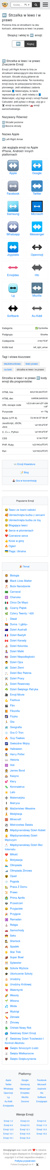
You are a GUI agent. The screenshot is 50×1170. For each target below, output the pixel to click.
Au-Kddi (37, 316)
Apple (13, 173)
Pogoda (12, 881)
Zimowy (12, 1022)
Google (37, 173)
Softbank (13, 316)
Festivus (12, 700)
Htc (37, 275)
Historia (12, 759)
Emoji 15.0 (42, 1133)
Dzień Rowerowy (17, 684)
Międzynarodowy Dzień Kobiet (25, 830)
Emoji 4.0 (8, 1125)
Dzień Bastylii (15, 635)
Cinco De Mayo (16, 602)
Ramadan (13, 919)
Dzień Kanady (15, 640)
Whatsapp (13, 234)
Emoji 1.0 (8, 1120)
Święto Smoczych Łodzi (21, 1048)
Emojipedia (8, 1105)
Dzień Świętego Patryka (21, 689)
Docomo (25, 1101)
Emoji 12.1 (25, 1129)
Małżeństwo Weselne (20, 808)
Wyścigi (12, 1011)
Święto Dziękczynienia (20, 1059)
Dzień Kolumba (16, 646)
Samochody (14, 930)
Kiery (10, 781)
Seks (10, 935)
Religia (11, 925)
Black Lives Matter (18, 581)
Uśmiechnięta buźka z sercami (25, 515)
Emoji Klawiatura (25, 464)
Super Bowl (14, 957)
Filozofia (12, 711)
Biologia (12, 575)
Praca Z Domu (16, 887)
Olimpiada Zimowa (18, 870)
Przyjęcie (13, 914)
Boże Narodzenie (17, 586)
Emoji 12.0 (8, 1129)
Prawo (11, 892)
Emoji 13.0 (42, 1129)
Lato (10, 792)
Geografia (13, 727)
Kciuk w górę (14, 541)
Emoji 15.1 (8, 1137)
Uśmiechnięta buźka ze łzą (23, 520)
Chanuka (13, 597)
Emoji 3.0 (41, 1120)
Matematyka (15, 797)
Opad (11, 876)
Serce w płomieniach (19, 530)
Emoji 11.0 (42, 1125)
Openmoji (37, 254)
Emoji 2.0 (25, 1120)
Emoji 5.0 (25, 1125)
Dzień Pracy (14, 678)
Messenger (37, 234)
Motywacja (14, 860)
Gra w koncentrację (25, 480)
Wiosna (12, 1000)
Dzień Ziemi (14, 667)
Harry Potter (15, 754)
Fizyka (11, 716)
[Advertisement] (25, 52)
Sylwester (13, 962)
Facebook (13, 193)
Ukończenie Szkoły (19, 973)
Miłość (11, 854)
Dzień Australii (16, 629)
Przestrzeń (14, 903)
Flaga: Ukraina (15, 551)
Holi (9, 765)
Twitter (37, 193)
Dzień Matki (14, 651)
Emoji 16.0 (25, 1137)
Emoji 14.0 (25, 1133)
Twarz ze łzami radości (20, 510)
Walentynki (14, 990)
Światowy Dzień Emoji (20, 1033)
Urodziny (12, 979)
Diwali (11, 619)
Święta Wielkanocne (19, 1053)
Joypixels (13, 254)
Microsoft (37, 214)
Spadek (12, 946)
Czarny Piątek (16, 608)
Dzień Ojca (14, 662)
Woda (11, 1006)
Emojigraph (41, 1101)
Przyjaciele (14, 908)
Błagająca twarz (16, 525)
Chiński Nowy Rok (18, 1027)
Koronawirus (15, 786)
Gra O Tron (14, 732)
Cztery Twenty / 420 (19, 613)
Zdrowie (12, 1017)
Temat (25, 566)
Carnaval (13, 591)
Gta (9, 721)
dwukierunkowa (12, 363)
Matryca (12, 803)
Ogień (10, 546)
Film (10, 705)
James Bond (15, 770)
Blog (25, 472)
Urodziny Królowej (18, 984)
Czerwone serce (16, 535)
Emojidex (13, 275)
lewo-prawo (32, 363)
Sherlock (12, 941)
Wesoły (12, 995)
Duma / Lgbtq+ (16, 624)
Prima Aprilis (15, 897)
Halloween (13, 749)
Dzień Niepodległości (20, 656)
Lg (13, 295)
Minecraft (13, 819)
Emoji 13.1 (8, 1133)
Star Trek (13, 952)
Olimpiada (13, 865)
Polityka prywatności (25, 1160)
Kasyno (12, 776)
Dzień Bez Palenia (18, 673)
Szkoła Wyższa (16, 968)
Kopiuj (31, 43)
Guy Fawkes (15, 738)
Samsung (13, 214)
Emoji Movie (14, 694)
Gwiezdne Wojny (17, 743)
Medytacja (13, 814)
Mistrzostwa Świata (19, 824)
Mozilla (36, 295)
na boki (8, 369)
